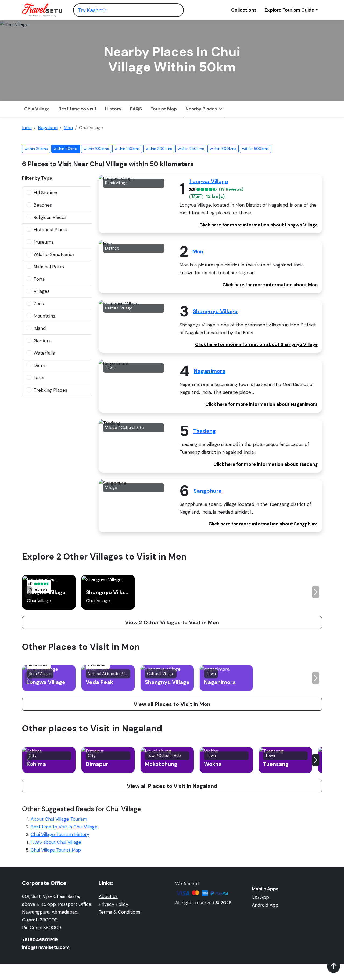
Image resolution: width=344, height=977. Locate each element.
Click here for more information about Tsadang (265, 464)
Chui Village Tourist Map (56, 850)
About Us (108, 896)
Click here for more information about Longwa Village (258, 225)
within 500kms (255, 148)
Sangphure (208, 490)
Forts (39, 279)
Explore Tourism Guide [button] (289, 10)
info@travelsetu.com (46, 947)
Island (40, 328)
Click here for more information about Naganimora (261, 404)
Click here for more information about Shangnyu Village (256, 344)
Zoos (39, 304)
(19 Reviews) (231, 190)
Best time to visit (77, 109)
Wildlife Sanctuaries (54, 254)
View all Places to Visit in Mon (172, 704)
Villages (41, 291)
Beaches (43, 205)
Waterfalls (44, 353)
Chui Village (37, 109)
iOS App (260, 897)
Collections (243, 10)
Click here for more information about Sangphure (263, 524)
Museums (43, 242)
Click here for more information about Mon (270, 285)
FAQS (136, 109)
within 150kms (127, 148)
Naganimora (209, 370)
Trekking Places (50, 390)
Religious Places (50, 217)
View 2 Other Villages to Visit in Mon (172, 622)
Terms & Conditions (119, 912)
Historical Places (51, 230)
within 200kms (159, 148)
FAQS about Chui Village (56, 842)
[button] (315, 592)
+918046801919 (40, 940)
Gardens (43, 341)
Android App (265, 905)
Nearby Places (201, 109)
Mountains (44, 316)
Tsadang (204, 430)
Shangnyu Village (215, 311)
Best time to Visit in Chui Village (64, 827)
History (113, 109)
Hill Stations (46, 193)
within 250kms (191, 148)
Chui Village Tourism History (60, 834)
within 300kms (223, 148)
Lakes (39, 378)
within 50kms (66, 148)
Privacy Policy (113, 904)
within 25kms (36, 148)
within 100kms (96, 148)
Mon (197, 251)
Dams (40, 365)
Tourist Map (163, 109)
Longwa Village (208, 181)
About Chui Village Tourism (59, 819)
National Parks (49, 267)
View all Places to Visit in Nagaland (172, 786)
